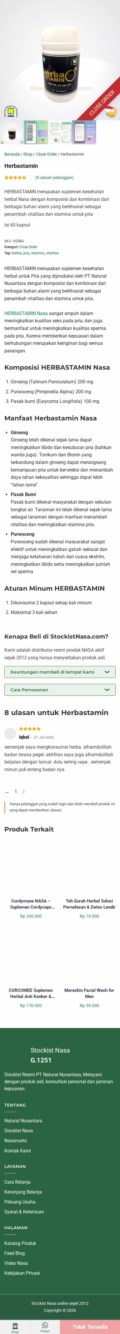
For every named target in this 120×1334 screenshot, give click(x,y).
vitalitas (52, 253)
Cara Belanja (17, 1182)
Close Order (46, 154)
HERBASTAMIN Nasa (26, 313)
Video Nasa (16, 1263)
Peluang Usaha (20, 1202)
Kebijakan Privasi (22, 1273)
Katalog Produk (20, 1243)
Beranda (12, 154)
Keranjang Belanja (23, 1192)
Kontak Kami (17, 1150)
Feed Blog (14, 1253)
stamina (37, 253)
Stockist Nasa (18, 1130)
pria (26, 253)
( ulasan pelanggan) (54, 177)
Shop (28, 154)
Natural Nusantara (23, 1120)
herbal (17, 253)
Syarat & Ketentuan (24, 1212)
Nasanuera (15, 1140)
